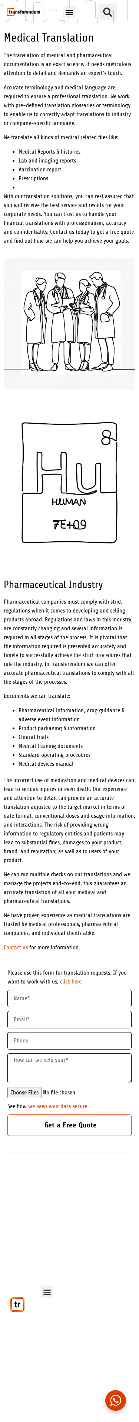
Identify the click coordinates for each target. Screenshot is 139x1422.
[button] (69, 12)
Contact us (16, 947)
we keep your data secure (57, 1106)
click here (70, 981)
